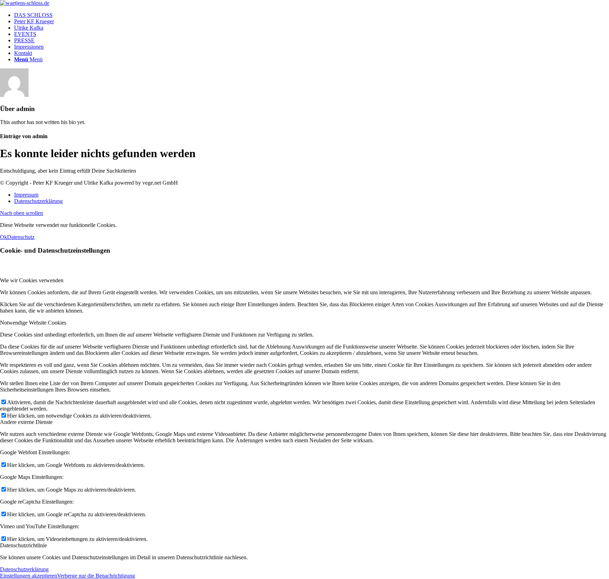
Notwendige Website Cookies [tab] (33, 323)
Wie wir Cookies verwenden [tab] (31, 280)
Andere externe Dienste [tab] (26, 422)
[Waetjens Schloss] (24, 3)
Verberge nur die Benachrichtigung (96, 576)
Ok (3, 237)
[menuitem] (311, 15)
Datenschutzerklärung (24, 569)
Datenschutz (21, 237)
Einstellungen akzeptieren (28, 576)
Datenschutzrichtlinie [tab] (23, 545)
